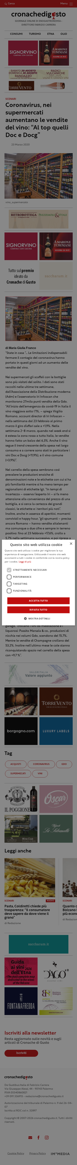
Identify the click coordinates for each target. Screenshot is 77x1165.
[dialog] (38, 582)
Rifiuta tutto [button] (38, 609)
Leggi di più (25, 562)
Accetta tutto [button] (38, 600)
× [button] (71, 543)
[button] (38, 618)
